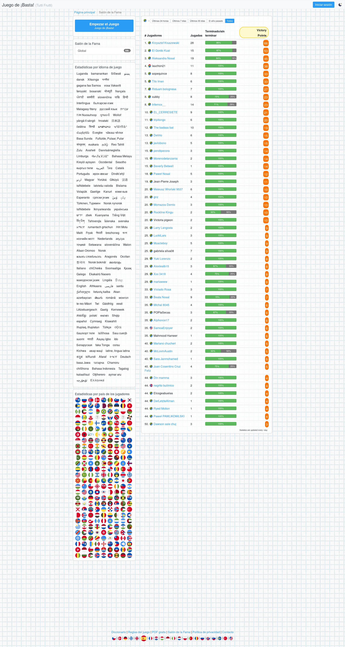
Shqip (115, 315)
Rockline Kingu (163, 212)
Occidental (105, 162)
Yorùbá (102, 180)
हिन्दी (125, 97)
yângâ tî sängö (86, 121)
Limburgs (82, 156)
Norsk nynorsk (113, 203)
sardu (120, 286)
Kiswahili (111, 321)
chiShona (83, 368)
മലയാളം (115, 262)
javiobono (160, 143)
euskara (93, 144)
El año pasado (216, 20)
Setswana (95, 244)
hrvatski (103, 121)
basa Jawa (83, 362)
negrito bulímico (164, 385)
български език (103, 103)
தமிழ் (105, 144)
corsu (116, 345)
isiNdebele (83, 185)
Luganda (82, 73)
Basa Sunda (84, 138)
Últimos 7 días (179, 20)
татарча (99, 362)
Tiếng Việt (118, 215)
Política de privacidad (206, 632)
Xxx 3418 (160, 274)
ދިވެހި (123, 197)
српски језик (101, 197)
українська (121, 209)
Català (120, 168)
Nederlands (105, 239)
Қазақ (127, 268)
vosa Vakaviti (112, 85)
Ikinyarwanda (102, 209)
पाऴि (117, 97)
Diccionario (118, 632)
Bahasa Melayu (122, 156)
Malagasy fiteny (86, 109)
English (81, 286)
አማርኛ (81, 227)
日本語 (116, 121)
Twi (97, 303)
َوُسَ (114, 197)
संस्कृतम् (81, 144)
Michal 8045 (161, 305)
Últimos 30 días (197, 20)
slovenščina (112, 244)
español (82, 321)
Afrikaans (95, 286)
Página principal (84, 12)
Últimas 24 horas (160, 20)
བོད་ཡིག (81, 221)
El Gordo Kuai (161, 50)
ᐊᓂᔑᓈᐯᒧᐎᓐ (100, 156)
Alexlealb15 (161, 266)
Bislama (121, 185)
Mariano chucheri (165, 343)
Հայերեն (83, 132)
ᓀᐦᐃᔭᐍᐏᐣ (120, 126)
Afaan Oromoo (86, 250)
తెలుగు (99, 298)
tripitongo (159, 120)
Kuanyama (102, 215)
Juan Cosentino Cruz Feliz (163, 368)
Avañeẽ (90, 150)
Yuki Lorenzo (162, 258)
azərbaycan (84, 298)
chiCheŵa (95, 268)
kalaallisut (83, 374)
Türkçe (107, 327)
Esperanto (83, 197)
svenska (123, 221)
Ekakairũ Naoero (100, 274)
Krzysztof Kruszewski (165, 43)
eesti (119, 303)
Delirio (158, 135)
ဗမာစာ (104, 315)
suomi (80, 339)
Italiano (81, 268)
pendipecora (162, 151)
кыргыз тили (85, 168)
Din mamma (161, 378)
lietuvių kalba (101, 292)
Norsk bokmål (97, 262)
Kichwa (81, 351)
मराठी (90, 339)
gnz (156, 197)
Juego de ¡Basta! (27, 4)
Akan (116, 292)
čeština (81, 126)
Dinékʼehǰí (117, 174)
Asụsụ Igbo (103, 339)
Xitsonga (93, 79)
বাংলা (125, 233)
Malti (80, 233)
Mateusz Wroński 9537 (168, 189)
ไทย (109, 168)
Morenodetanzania (166, 158)
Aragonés (111, 256)
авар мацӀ (95, 351)
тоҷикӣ (81, 244)
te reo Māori (84, 303)
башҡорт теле (86, 333)
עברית (124, 109)
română (111, 298)
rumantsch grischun (100, 227)
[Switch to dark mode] (340, 4)
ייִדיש (79, 215)
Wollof (117, 115)
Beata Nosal (161, 297)
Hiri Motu (122, 227)
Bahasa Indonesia (103, 368)
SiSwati (116, 73)
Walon (127, 244)
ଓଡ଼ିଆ (117, 327)
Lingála (107, 280)
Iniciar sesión (323, 5)
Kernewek (117, 309)
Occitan (125, 256)
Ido (116, 339)
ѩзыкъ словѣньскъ (89, 256)
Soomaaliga (113, 268)
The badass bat (163, 127)
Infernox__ (158, 104)
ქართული (83, 292)
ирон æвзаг (100, 174)
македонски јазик (88, 280)
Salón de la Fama (179, 632)
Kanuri (108, 191)
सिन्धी (92, 126)
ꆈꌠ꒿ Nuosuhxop (87, 115)
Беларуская (84, 345)
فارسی (109, 286)
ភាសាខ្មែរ (81, 315)
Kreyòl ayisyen (86, 162)
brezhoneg (112, 233)
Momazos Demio (164, 205)
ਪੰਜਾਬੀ (80, 97)
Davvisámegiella (109, 150)
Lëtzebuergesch (87, 309)
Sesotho (121, 162)
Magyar (89, 180)
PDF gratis (159, 632)
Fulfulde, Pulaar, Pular (110, 138)
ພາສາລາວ (104, 126)
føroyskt (81, 91)
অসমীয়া (105, 79)
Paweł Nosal (162, 174)
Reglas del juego (139, 632)
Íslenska (109, 221)
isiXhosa (103, 333)
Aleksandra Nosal (163, 58)
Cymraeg (96, 321)
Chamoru (113, 362)
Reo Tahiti (117, 144)
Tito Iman (158, 81)
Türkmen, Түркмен (88, 203)
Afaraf (102, 357)
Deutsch (125, 357)
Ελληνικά (97, 380)
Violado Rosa (162, 289)
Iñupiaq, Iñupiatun (88, 327)
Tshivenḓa (94, 221)
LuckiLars (160, 235)
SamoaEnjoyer (163, 328)
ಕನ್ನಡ (79, 357)
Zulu (79, 150)
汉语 (125, 180)
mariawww (160, 282)
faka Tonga (102, 345)
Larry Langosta (163, 228)
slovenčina (105, 97)
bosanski (95, 91)
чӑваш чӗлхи (114, 132)
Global (103, 51)
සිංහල (119, 280)
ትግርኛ (113, 357)
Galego (81, 274)
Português (83, 174)
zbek (89, 215)
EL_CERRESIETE (166, 112)
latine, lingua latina (118, 351)
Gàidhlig (107, 303)
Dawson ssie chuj (165, 424)
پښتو (127, 73)
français (120, 91)
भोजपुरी (108, 91)
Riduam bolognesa (164, 89)
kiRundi (91, 357)
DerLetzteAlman (164, 401)
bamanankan (99, 73)
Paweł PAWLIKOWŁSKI (169, 416)
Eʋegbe (98, 132)
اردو (79, 180)
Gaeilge (95, 191)
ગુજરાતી (105, 115)
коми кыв (121, 191)
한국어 (81, 262)
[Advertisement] (172, 596)
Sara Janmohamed (166, 359)
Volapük (82, 191)
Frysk (89, 233)
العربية (100, 168)
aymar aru (115, 374)
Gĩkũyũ (114, 180)
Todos (230, 20)
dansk (80, 79)
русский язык (108, 109)
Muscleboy (160, 243)
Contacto (228, 632)
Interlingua (83, 103)
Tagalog (123, 368)
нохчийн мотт (85, 239)
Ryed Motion (162, 408)
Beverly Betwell (164, 166)
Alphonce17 (161, 320)
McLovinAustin (163, 351)
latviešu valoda (103, 185)
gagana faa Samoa (89, 85)
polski (93, 315)
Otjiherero (99, 374)
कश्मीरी (91, 97)
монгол (123, 298)
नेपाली (99, 233)
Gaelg (104, 309)
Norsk (102, 250)
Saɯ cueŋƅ (119, 333)
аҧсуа (120, 239)
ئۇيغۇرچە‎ (82, 380)
